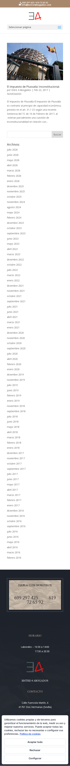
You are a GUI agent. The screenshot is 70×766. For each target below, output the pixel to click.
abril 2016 (12, 547)
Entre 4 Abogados (21, 90)
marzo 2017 (13, 495)
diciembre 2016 (15, 510)
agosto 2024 (14, 207)
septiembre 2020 (16, 348)
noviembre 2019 (16, 379)
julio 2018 (12, 416)
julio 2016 (12, 531)
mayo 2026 (13, 160)
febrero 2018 (14, 442)
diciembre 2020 (15, 332)
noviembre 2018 (16, 406)
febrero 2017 (14, 500)
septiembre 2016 (16, 526)
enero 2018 (13, 447)
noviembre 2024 (16, 202)
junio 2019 (13, 390)
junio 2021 (13, 311)
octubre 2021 (14, 296)
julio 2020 (12, 353)
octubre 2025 (14, 196)
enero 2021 (13, 327)
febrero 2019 (14, 395)
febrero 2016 (14, 557)
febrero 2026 (14, 175)
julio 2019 (12, 385)
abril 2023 (12, 249)
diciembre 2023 (15, 222)
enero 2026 (13, 181)
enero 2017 (13, 505)
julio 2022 (12, 269)
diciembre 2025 (15, 186)
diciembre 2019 (15, 374)
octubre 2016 (14, 521)
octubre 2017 (14, 463)
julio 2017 (12, 474)
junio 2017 (13, 479)
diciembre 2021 (15, 285)
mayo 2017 (13, 484)
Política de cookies (30, 733)
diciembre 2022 (15, 259)
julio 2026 (12, 149)
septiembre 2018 (16, 411)
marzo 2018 (13, 437)
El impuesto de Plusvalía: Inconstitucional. (33, 87)
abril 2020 (12, 358)
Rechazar (35, 750)
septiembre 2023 (16, 233)
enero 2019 (13, 400)
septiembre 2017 (16, 468)
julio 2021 (12, 306)
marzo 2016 (13, 552)
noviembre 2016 (16, 515)
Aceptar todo (35, 742)
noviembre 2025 (16, 191)
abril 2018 (12, 432)
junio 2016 (13, 536)
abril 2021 (12, 317)
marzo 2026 (13, 170)
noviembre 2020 (16, 338)
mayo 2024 (13, 212)
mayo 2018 (13, 426)
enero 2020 (13, 369)
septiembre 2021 (16, 301)
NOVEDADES (14, 93)
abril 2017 (12, 489)
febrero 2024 (14, 217)
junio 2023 (13, 238)
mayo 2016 (13, 542)
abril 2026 (12, 165)
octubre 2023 (14, 228)
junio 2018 (13, 421)
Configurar (35, 758)
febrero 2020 (14, 364)
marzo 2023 (13, 254)
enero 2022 (13, 280)
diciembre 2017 (15, 453)
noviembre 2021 (16, 290)
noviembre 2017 (16, 458)
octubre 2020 (14, 343)
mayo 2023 (13, 243)
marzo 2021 (13, 322)
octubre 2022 (14, 264)
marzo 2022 (13, 275)
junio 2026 (13, 154)
